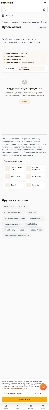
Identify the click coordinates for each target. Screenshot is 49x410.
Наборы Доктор (36, 218)
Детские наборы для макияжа (16, 236)
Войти (24, 101)
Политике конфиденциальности (14, 388)
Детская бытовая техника (14, 218)
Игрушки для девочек (30, 22)
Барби (22, 230)
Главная (5, 22)
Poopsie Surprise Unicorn (13, 212)
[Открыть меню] (45, 3)
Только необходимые (13, 393)
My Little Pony (9, 230)
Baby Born (23, 206)
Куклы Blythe (9, 206)
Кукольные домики (12, 224)
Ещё (3, 47)
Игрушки (14, 22)
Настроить (36, 393)
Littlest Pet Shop (30, 224)
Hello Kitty (32, 212)
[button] (43, 387)
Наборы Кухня (36, 230)
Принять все (24, 399)
